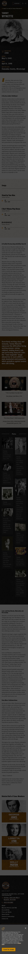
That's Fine (8, 949)
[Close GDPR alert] (25, 928)
